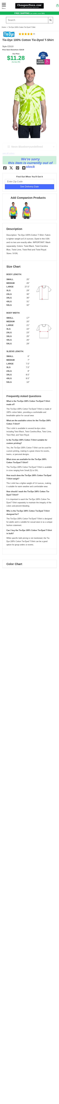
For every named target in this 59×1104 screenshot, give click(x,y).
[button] (26, 33)
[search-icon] (50, 20)
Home (4, 27)
